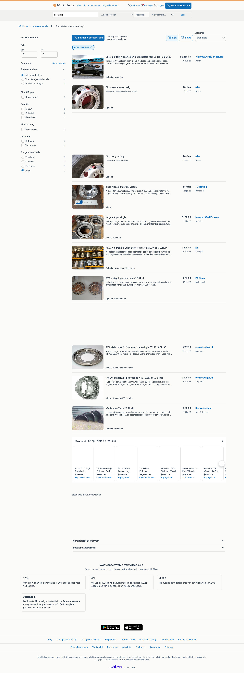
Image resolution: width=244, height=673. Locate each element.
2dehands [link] (140, 647)
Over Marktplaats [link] (79, 647)
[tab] (172, 38)
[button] (146, 5)
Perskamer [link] (112, 647)
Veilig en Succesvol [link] (91, 639)
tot (42, 50)
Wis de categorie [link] (59, 63)
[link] (63, 5)
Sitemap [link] (169, 647)
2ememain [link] (155, 647)
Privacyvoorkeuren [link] (187, 639)
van (22, 50)
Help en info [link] (81, 5)
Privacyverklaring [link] (147, 639)
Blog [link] (49, 639)
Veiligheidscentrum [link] (109, 5)
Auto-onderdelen (81, 47)
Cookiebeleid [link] (167, 639)
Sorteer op (199, 33)
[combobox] (75, 14)
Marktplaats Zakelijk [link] (66, 639)
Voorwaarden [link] (94, 5)
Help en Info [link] (111, 639)
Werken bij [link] (97, 647)
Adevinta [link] (126, 647)
